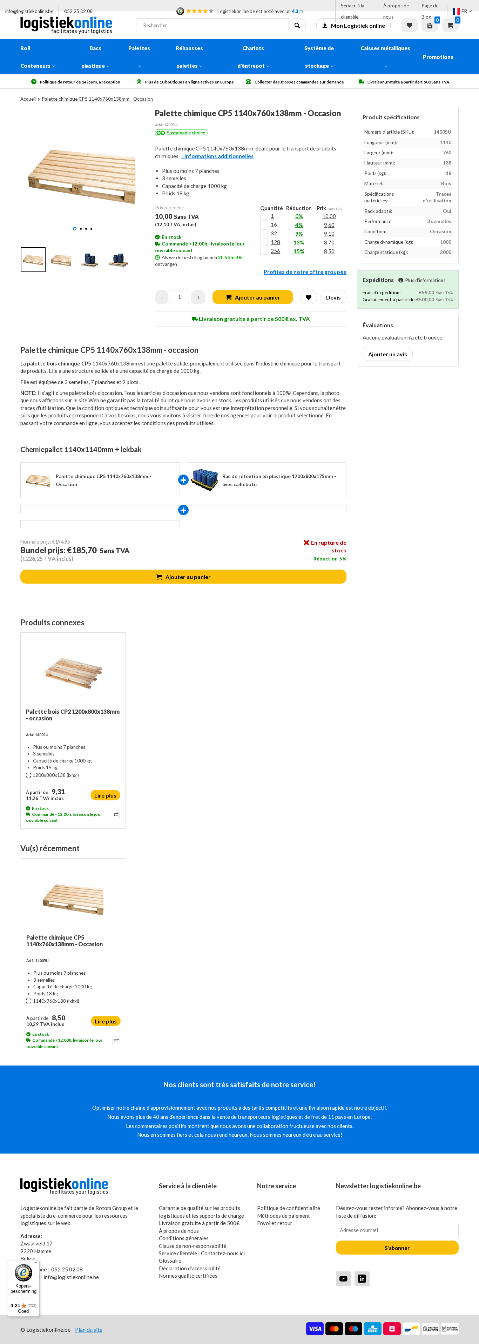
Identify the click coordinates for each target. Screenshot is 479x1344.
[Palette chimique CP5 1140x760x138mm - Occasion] (73, 899)
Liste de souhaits (409, 25)
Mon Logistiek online (358, 25)
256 (275, 251)
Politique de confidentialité (288, 1208)
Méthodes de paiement (283, 1215)
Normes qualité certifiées (188, 1275)
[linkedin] (362, 1278)
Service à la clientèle (352, 11)
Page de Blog (429, 11)
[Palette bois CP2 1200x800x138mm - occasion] (73, 673)
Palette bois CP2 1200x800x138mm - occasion (73, 714)
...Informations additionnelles (217, 156)
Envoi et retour (274, 1223)
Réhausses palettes (189, 57)
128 (275, 242)
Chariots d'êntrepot (251, 57)
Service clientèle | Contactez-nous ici (202, 1253)
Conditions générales (184, 1238)
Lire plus (105, 795)
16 (274, 224)
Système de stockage (319, 57)
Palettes (139, 48)
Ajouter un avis (387, 354)
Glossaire (170, 1260)
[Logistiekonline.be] (73, 25)
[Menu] (35, 1264)
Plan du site (88, 1329)
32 (274, 233)
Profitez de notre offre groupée (305, 271)
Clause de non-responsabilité (193, 1246)
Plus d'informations (425, 280)
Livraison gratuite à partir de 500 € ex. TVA (254, 318)
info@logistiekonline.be (29, 11)
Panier (450, 25)
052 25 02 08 (78, 11)
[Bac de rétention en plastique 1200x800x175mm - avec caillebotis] (205, 480)
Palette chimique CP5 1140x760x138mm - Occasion (64, 940)
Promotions (438, 57)
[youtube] (343, 1278)
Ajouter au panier (188, 576)
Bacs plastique (93, 57)
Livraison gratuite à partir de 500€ (199, 1223)
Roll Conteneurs (35, 57)
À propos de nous (396, 11)
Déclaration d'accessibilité (190, 1268)
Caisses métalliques (385, 48)
